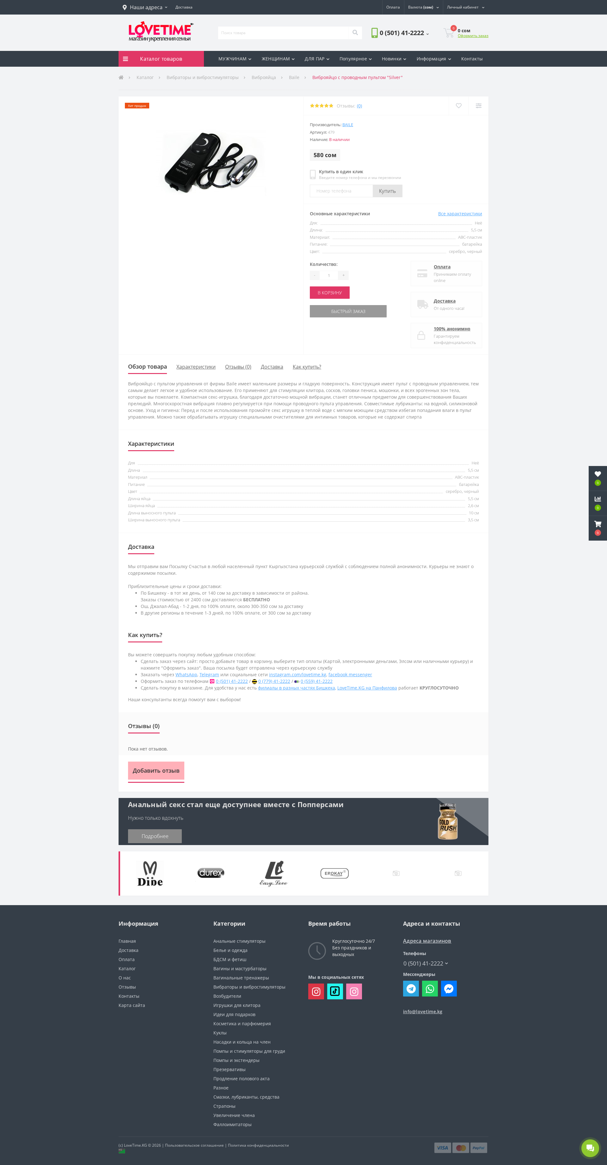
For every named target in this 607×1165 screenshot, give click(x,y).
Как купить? (307, 366)
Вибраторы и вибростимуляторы (203, 77)
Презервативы (229, 1069)
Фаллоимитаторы (232, 1124)
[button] (145, 7)
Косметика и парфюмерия (242, 1024)
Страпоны (224, 1106)
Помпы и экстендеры (236, 1060)
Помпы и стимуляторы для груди (249, 1051)
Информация (431, 59)
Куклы (220, 1033)
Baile (294, 77)
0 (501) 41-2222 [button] (423, 963)
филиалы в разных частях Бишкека (296, 688)
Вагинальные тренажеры (241, 978)
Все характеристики (460, 214)
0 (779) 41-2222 (274, 681)
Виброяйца (264, 77)
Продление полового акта (241, 1079)
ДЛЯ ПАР (314, 59)
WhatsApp (186, 674)
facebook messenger (350, 674)
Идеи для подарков (234, 1014)
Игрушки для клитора (237, 1005)
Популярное (353, 59)
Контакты (472, 59)
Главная (127, 941)
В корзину (330, 293)
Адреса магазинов (427, 941)
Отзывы (127, 987)
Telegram (209, 674)
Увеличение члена (234, 1115)
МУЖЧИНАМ (232, 59)
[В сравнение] (478, 105)
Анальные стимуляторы (239, 941)
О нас (125, 978)
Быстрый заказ (330, 311)
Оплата (442, 267)
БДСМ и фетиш (229, 959)
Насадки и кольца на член (242, 1042)
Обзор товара (147, 366)
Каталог (145, 77)
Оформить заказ (473, 35)
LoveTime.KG (135, 1145)
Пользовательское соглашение (194, 1145)
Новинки (392, 59)
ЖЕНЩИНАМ (276, 59)
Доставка (445, 301)
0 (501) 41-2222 (389, 50)
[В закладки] (459, 105)
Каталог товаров (161, 58)
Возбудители (227, 996)
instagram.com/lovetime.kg (297, 674)
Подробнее (155, 836)
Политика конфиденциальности (258, 1145)
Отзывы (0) (238, 366)
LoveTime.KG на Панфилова (367, 688)
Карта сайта (132, 1005)
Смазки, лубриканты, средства (246, 1097)
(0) (359, 106)
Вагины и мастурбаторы (240, 969)
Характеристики (196, 366)
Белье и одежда (230, 950)
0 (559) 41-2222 (317, 681)
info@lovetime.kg (423, 1012)
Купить (387, 190)
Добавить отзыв (156, 770)
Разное (221, 1088)
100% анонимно (452, 329)
